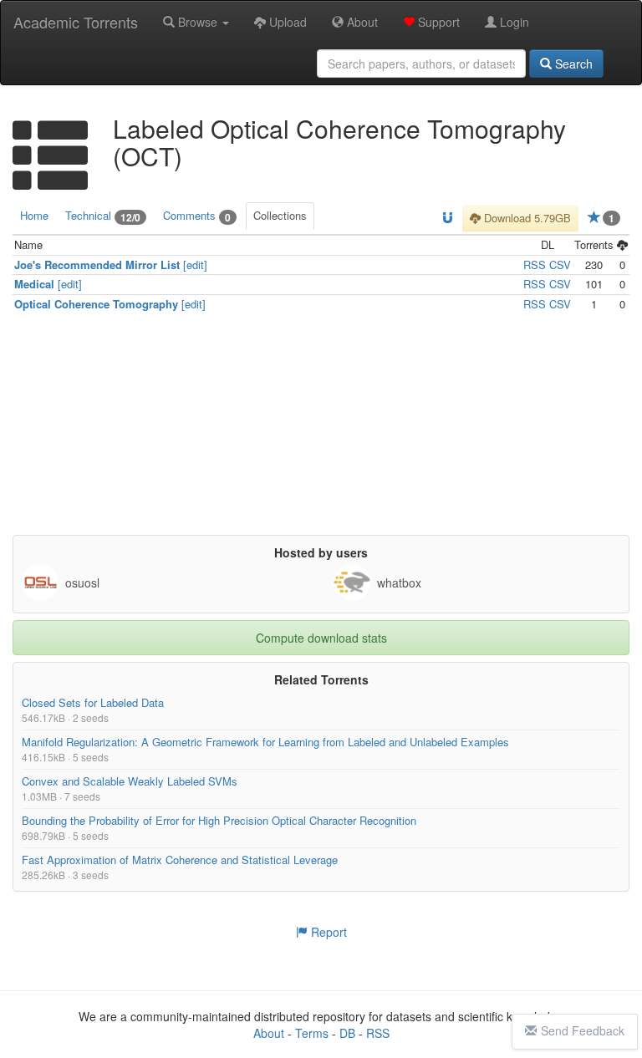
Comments (197, 216)
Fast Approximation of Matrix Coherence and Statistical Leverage (180, 859)
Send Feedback (582, 1030)
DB (347, 1033)
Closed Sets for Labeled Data (93, 702)
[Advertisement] (321, 430)
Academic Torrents (75, 22)
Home (34, 215)
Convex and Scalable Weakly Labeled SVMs (129, 781)
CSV (560, 264)
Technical (102, 216)
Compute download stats (321, 637)
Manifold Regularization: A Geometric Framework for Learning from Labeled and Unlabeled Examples (265, 742)
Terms (312, 1033)
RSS (534, 264)
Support (437, 21)
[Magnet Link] (448, 218)
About (361, 21)
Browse (198, 21)
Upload (286, 21)
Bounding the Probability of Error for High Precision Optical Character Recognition (219, 820)
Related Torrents (321, 679)
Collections (280, 215)
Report (327, 931)
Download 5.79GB (526, 218)
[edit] (195, 264)
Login (513, 21)
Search (572, 63)
